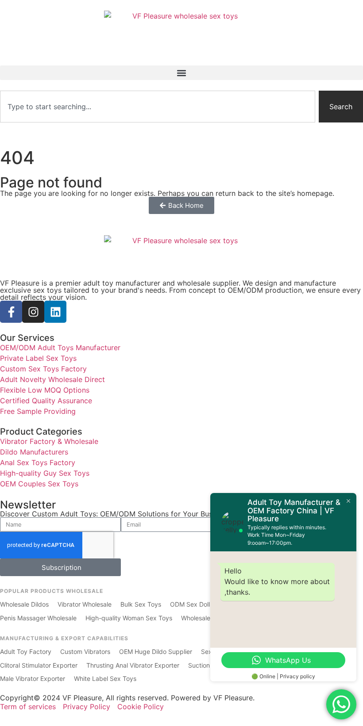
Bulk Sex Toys (140, 604)
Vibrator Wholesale (85, 604)
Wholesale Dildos (24, 604)
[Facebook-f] (11, 312)
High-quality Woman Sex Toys (128, 618)
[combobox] (157, 106)
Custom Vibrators (85, 651)
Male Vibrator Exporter (32, 678)
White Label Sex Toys (105, 678)
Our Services (27, 337)
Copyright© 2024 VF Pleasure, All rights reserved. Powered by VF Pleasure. (127, 697)
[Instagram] (33, 312)
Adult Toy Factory (25, 651)
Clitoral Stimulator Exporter (38, 665)
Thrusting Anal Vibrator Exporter (132, 665)
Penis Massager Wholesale (38, 618)
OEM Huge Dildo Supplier (155, 651)
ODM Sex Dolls (191, 604)
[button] (181, 72)
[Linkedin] (55, 312)
